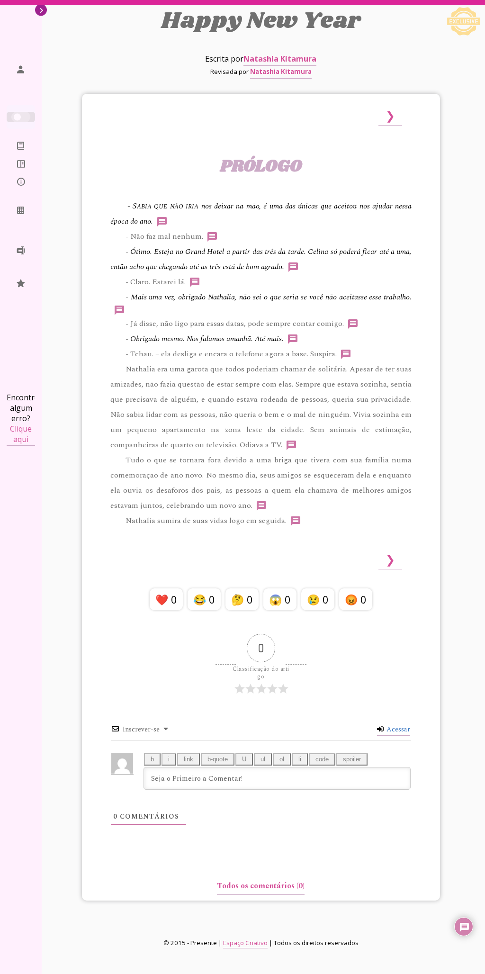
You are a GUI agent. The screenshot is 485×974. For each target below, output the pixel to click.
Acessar (397, 729)
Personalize (21, 211)
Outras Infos (21, 187)
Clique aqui (21, 434)
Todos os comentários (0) (261, 886)
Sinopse (21, 146)
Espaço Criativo (245, 942)
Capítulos (21, 164)
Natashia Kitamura (279, 59)
